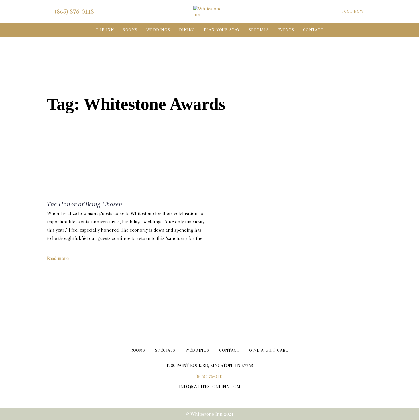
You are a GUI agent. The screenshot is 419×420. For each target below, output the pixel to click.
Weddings (197, 350)
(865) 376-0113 (210, 376)
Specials (165, 350)
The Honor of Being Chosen (84, 204)
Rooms (137, 350)
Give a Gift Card (269, 350)
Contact (229, 350)
